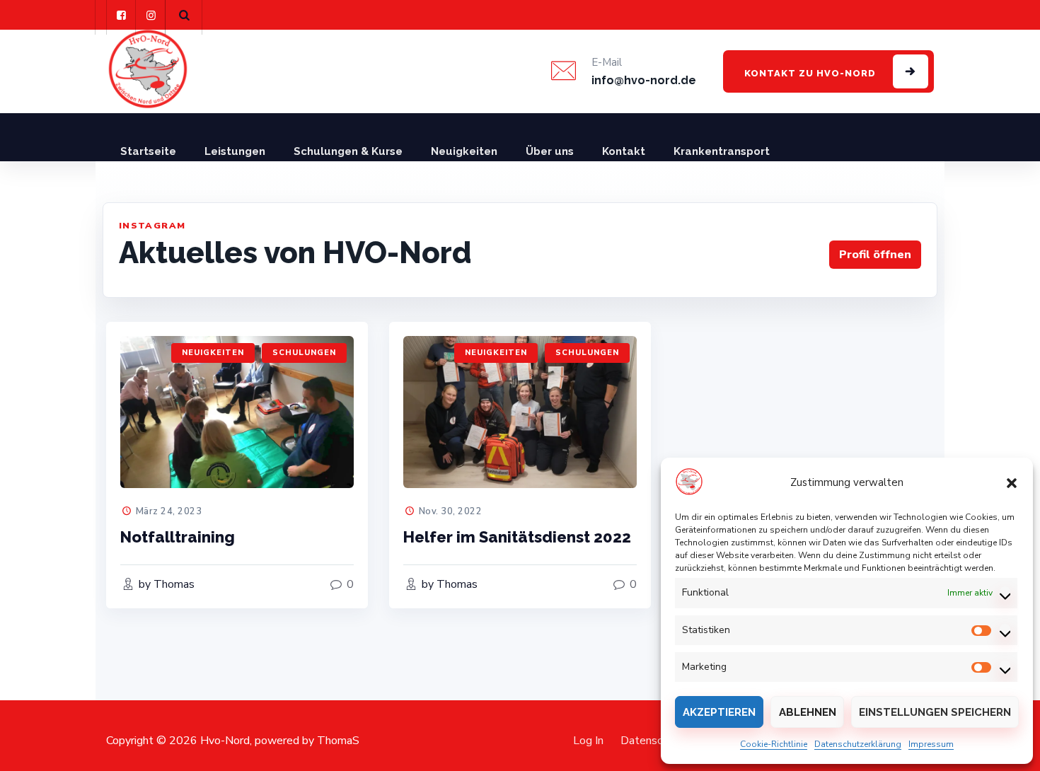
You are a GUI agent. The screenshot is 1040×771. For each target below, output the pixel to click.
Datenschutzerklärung (857, 744)
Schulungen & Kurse (348, 151)
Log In (588, 740)
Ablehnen (807, 712)
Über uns (550, 151)
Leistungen (234, 151)
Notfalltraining (177, 537)
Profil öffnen (875, 254)
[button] (1012, 482)
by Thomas (165, 584)
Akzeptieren (719, 712)
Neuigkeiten (464, 151)
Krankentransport (722, 151)
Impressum (931, 744)
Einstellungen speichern (935, 712)
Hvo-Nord (225, 740)
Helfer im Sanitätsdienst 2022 (517, 537)
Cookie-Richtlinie (773, 744)
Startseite (148, 151)
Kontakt (623, 151)
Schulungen (304, 352)
